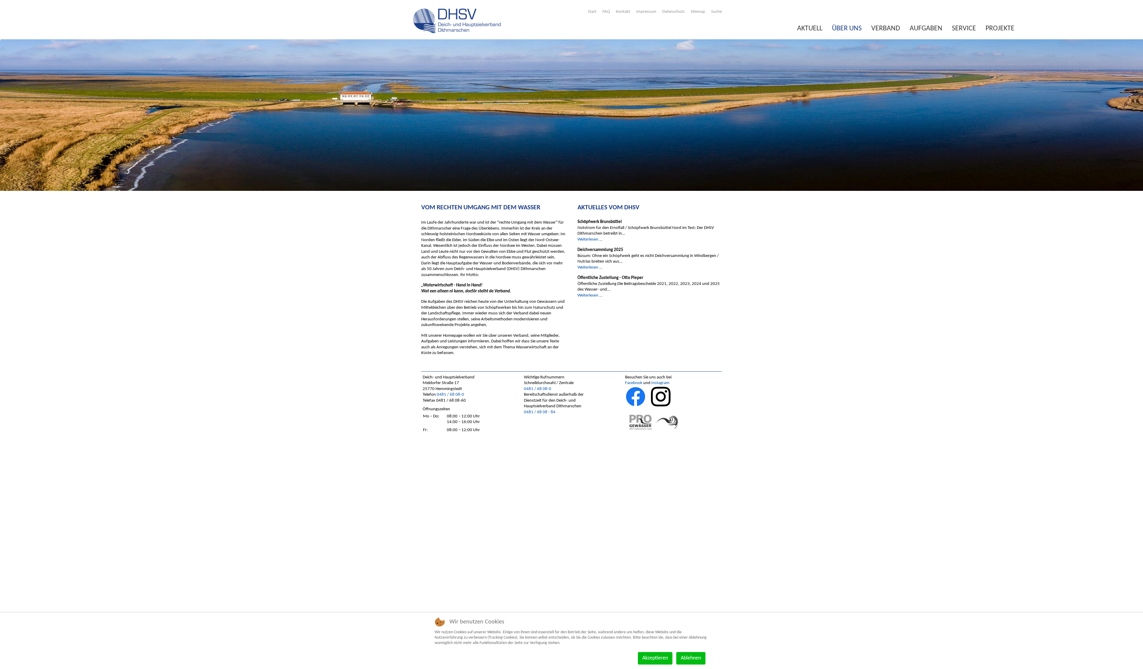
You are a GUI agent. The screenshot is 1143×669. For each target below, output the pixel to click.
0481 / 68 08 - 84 (539, 412)
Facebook (633, 383)
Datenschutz (673, 12)
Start (592, 12)
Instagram (660, 383)
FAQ (606, 12)
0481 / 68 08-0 (450, 394)
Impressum (646, 12)
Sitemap (698, 12)
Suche (716, 12)
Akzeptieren (655, 658)
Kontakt (623, 12)
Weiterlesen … (589, 239)
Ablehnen (691, 658)
